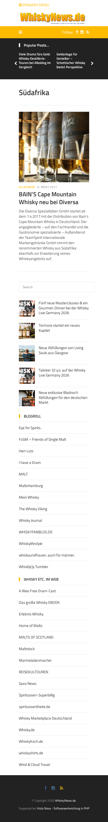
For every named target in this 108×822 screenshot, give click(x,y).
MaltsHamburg (31, 486)
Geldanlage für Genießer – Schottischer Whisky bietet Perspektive (71, 60)
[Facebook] (76, 32)
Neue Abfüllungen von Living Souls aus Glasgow (61, 350)
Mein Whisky (29, 497)
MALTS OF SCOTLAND (36, 637)
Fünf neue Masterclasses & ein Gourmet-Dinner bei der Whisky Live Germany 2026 (64, 308)
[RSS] (86, 32)
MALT (23, 474)
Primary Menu (35, 5)
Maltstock (27, 649)
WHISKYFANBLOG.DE (35, 532)
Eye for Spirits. (30, 428)
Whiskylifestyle (30, 543)
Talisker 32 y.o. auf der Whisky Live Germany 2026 (62, 372)
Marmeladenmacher (35, 660)
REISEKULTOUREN (33, 672)
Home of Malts (30, 625)
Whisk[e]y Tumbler (33, 567)
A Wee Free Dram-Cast (37, 591)
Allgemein (27, 187)
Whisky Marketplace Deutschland (45, 718)
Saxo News (27, 683)
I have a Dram (30, 462)
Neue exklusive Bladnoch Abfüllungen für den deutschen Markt (63, 397)
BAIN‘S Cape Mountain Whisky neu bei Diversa (48, 198)
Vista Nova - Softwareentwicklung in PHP (63, 808)
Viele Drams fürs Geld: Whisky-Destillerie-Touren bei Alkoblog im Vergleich (35, 60)
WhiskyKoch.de (31, 741)
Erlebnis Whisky (31, 614)
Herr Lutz (26, 451)
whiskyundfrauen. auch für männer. (47, 555)
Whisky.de (27, 730)
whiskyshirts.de (31, 753)
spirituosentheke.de (34, 706)
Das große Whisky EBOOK (39, 602)
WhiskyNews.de (65, 800)
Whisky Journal (30, 520)
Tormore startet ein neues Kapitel (59, 327)
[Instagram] (81, 32)
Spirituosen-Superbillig (37, 695)
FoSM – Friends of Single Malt (42, 439)
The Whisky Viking (33, 509)
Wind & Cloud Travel (34, 764)
